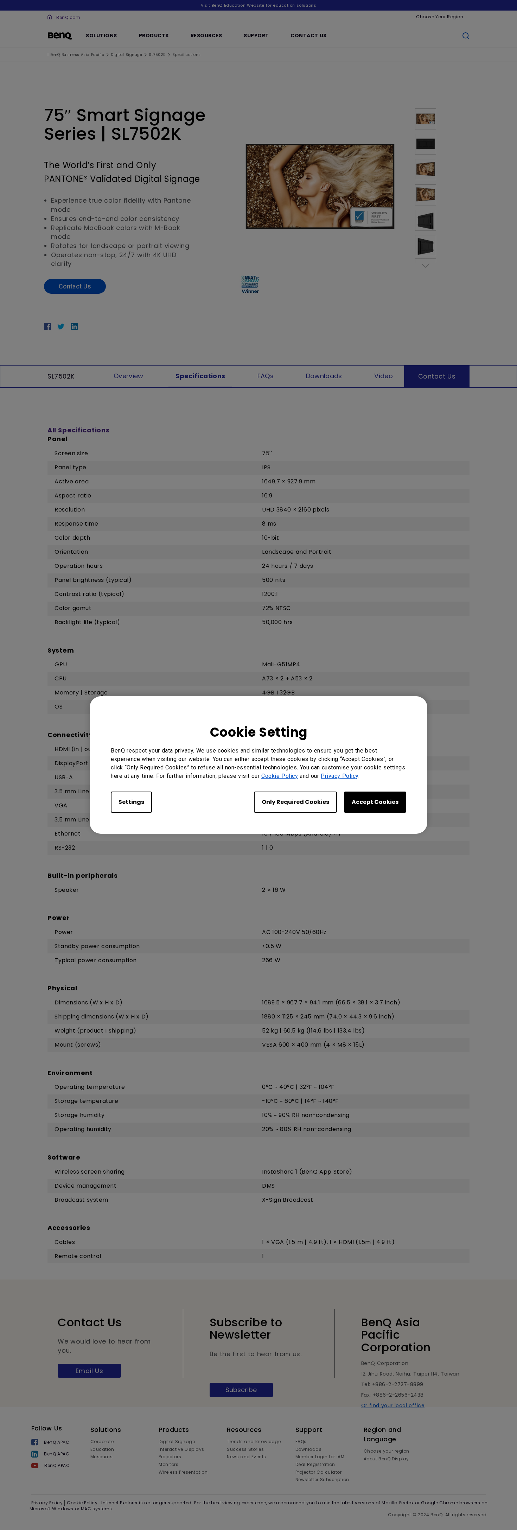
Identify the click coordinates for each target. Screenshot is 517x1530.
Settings (131, 802)
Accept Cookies (375, 802)
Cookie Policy (279, 776)
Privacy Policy (339, 776)
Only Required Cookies (295, 802)
